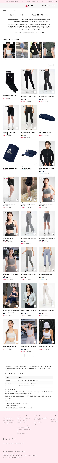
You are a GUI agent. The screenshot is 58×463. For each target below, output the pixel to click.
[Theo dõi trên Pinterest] (12, 439)
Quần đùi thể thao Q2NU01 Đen (28, 204)
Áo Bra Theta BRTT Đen (8, 238)
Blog (35, 424)
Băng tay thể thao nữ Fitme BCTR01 (11, 168)
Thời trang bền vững (8, 425)
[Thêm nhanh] (17, 92)
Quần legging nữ (10, 408)
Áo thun (45, 59)
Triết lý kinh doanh (7, 418)
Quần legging (19, 59)
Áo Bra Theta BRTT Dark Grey (45, 204)
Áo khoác (32, 59)
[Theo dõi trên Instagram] (6, 439)
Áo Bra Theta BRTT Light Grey (9, 346)
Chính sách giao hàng (22, 425)
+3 (27, 99)
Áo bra (4, 59)
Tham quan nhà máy (8, 420)
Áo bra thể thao (19, 408)
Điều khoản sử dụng (22, 433)
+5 (45, 99)
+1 (45, 171)
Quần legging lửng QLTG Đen (9, 132)
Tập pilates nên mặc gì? (12, 405)
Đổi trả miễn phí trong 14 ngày (47, 1)
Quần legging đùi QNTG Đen (9, 204)
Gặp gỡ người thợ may (8, 422)
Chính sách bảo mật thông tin (24, 430)
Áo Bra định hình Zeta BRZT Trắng (46, 346)
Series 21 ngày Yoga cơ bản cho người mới (40, 418)
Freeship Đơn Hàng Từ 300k (26, 1)
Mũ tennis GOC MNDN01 (26, 168)
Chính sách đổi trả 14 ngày (23, 427)
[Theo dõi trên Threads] (9, 439)
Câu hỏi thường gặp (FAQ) (23, 418)
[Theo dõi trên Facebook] (3, 439)
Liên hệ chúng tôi (21, 422)
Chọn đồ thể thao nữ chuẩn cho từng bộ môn (17, 403)
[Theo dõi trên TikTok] (15, 439)
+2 (45, 205)
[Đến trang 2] (32, 355)
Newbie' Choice (38, 422)
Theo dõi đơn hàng (22, 420)
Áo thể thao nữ (28, 408)
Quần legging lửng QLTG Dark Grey (46, 238)
